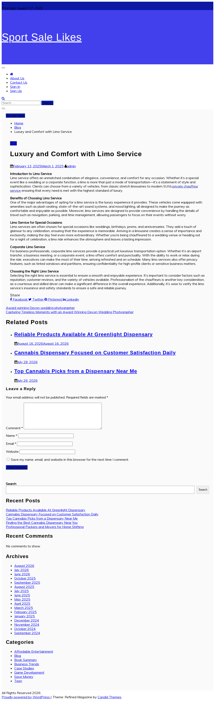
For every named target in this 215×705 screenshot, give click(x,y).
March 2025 (23, 608)
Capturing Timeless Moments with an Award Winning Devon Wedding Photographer (70, 312)
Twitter (37, 299)
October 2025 (25, 578)
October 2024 (25, 629)
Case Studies (24, 668)
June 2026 (22, 574)
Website (12, 451)
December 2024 (26, 620)
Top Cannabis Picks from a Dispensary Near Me (75, 371)
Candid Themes (109, 697)
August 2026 (24, 566)
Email (11, 443)
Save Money (23, 677)
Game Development (29, 672)
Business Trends (26, 664)
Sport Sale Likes (42, 37)
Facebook (20, 299)
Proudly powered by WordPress (26, 697)
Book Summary (25, 660)
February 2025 (25, 612)
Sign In (15, 86)
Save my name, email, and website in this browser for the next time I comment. (70, 459)
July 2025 (21, 591)
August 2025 (24, 587)
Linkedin (72, 299)
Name (11, 435)
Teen (18, 681)
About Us (17, 78)
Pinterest (55, 299)
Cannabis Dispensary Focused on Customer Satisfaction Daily (95, 352)
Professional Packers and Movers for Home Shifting (45, 527)
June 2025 (22, 595)
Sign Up (16, 91)
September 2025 (27, 582)
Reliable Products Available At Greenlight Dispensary (83, 334)
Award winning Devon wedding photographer (40, 308)
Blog (13, 143)
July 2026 (21, 570)
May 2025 (22, 599)
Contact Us (18, 82)
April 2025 (22, 603)
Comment (14, 428)
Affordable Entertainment (33, 651)
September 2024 (27, 633)
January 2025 (24, 616)
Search (11, 484)
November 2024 (26, 624)
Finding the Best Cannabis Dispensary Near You (41, 522)
